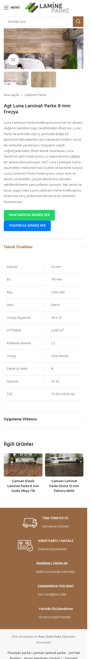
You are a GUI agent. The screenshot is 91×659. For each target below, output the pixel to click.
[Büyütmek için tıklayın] (13, 60)
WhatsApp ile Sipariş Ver (29, 215)
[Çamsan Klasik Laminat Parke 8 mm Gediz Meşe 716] (23, 465)
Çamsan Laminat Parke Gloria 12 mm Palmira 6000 (64, 486)
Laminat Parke (35, 95)
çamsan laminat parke (49, 653)
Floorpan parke (19, 653)
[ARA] (78, 21)
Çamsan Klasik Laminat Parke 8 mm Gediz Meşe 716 (23, 486)
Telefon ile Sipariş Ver (27, 225)
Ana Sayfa (11, 95)
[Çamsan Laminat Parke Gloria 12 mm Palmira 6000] (64, 465)
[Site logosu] (47, 8)
